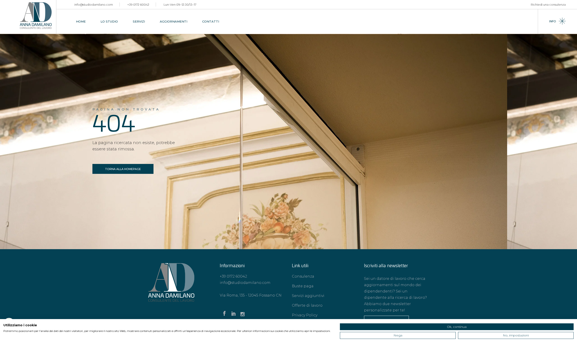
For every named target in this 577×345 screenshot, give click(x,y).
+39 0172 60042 (138, 4)
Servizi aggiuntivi (308, 296)
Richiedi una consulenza (548, 4)
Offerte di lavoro (307, 305)
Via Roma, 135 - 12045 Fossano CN (251, 295)
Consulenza (303, 276)
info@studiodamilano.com (93, 4)
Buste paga (303, 286)
